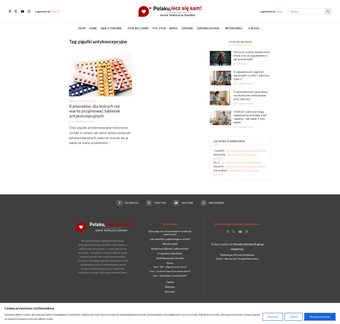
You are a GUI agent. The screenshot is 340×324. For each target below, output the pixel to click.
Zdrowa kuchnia (208, 28)
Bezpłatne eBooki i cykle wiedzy (170, 248)
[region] (170, 313)
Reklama (170, 286)
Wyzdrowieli (233, 28)
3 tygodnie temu (244, 84)
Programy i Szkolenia (170, 253)
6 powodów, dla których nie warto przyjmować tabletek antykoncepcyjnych (94, 111)
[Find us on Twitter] (15, 11)
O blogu (254, 28)
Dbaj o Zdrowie (111, 28)
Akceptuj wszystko (319, 316)
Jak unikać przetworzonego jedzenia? (246, 150)
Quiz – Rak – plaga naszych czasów (169, 266)
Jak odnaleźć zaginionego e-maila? (170, 239)
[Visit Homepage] (170, 11)
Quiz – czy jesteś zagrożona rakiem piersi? (170, 271)
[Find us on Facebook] (10, 12)
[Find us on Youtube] (22, 12)
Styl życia (159, 28)
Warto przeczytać (82, 101)
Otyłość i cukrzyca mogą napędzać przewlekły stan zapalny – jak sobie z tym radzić (250, 117)
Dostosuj (273, 316)
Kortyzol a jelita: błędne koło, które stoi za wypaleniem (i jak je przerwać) (252, 55)
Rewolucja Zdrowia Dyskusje (237, 254)
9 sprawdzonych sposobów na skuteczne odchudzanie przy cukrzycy (251, 95)
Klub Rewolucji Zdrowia (170, 258)
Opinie (170, 282)
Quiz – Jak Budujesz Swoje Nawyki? (170, 275)
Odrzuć (294, 316)
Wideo (173, 28)
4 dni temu (241, 64)
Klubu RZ (55, 11)
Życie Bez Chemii (138, 28)
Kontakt (170, 291)
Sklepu (279, 11)
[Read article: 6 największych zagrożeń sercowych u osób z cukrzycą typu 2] (220, 77)
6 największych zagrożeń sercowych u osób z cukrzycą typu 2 (251, 75)
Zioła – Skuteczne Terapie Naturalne (237, 258)
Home (93, 28)
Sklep (82, 28)
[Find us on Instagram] (29, 12)
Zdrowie (187, 28)
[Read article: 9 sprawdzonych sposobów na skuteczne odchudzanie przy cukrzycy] (220, 97)
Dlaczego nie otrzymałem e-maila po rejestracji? (170, 233)
